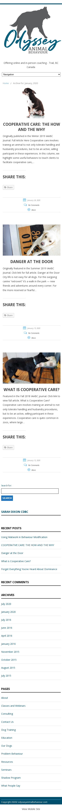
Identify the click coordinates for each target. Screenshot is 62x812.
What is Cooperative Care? (16, 561)
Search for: (6, 486)
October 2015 (9, 659)
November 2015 (10, 651)
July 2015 (6, 675)
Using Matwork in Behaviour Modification (24, 537)
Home (6, 83)
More (34, 210)
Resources (7, 761)
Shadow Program (11, 777)
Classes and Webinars (13, 705)
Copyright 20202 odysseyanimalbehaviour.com (24, 802)
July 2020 (6, 603)
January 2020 (8, 611)
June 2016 (6, 627)
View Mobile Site (31, 809)
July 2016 (6, 619)
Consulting (7, 713)
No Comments (33, 205)
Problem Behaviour (12, 753)
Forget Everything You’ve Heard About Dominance (29, 569)
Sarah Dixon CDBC (14, 512)
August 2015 (8, 667)
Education (6, 737)
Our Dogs (6, 745)
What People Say (10, 785)
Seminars (6, 769)
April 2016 (6, 635)
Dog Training (8, 729)
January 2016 (8, 643)
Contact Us (7, 721)
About (4, 697)
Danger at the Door (12, 553)
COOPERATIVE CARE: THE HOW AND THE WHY (27, 545)
